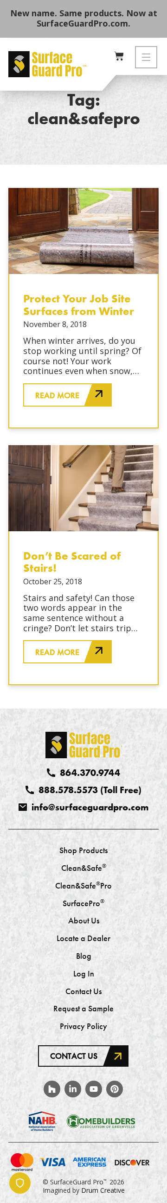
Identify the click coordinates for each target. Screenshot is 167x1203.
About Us (83, 921)
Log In (83, 974)
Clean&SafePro (83, 886)
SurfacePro (83, 904)
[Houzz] (52, 1089)
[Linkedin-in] (72, 1089)
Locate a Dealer (83, 938)
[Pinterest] (114, 1089)
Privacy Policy (83, 1026)
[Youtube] (93, 1089)
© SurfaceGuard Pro (75, 1181)
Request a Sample (83, 1009)
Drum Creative (103, 1190)
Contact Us (83, 991)
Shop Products (83, 850)
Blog (83, 956)
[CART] (119, 56)
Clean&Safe (83, 868)
